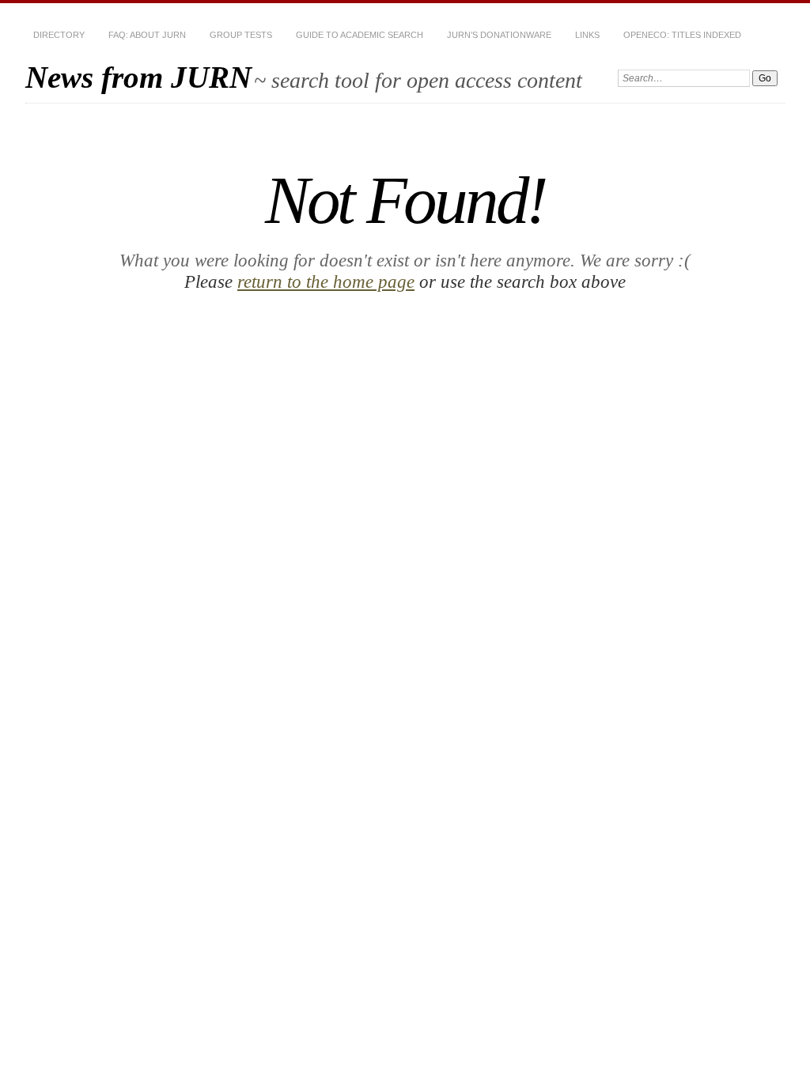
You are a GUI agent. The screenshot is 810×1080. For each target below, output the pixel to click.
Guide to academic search (359, 35)
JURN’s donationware (499, 35)
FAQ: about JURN (147, 35)
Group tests (241, 35)
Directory (59, 35)
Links (587, 35)
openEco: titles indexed (682, 35)
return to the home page (325, 281)
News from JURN (138, 77)
